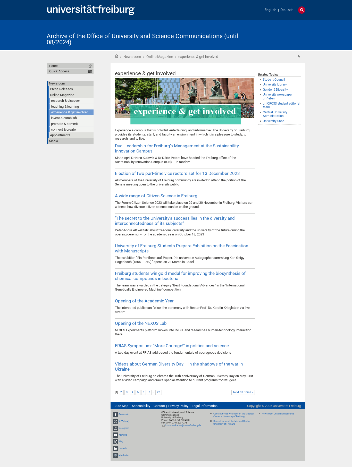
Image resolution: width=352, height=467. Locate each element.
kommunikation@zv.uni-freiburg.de (183, 425)
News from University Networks (278, 413)
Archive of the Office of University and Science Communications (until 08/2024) (142, 39)
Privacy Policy (178, 406)
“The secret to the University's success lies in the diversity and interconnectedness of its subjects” (175, 221)
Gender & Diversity (275, 89)
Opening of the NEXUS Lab (141, 323)
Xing (121, 441)
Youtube (123, 435)
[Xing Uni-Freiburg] (115, 441)
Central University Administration (275, 114)
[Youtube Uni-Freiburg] (115, 435)
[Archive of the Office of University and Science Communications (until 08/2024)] (280, 34)
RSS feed (299, 56)
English (270, 10)
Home (116, 56)
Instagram (124, 428)
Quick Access (59, 71)
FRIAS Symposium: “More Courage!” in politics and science (172, 345)
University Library (275, 84)
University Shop (273, 121)
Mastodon (124, 455)
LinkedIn (123, 448)
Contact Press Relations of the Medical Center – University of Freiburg (233, 415)
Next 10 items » (243, 392)
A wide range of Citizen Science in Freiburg (156, 195)
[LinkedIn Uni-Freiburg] (115, 448)
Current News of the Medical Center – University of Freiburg (232, 422)
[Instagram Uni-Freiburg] (115, 428)
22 (158, 392)
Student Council (274, 79)
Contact (159, 406)
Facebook (124, 414)
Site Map (121, 406)
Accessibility (141, 406)
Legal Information (204, 406)
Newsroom (132, 57)
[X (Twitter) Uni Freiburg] (115, 421)
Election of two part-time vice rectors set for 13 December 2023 (177, 173)
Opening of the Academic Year (144, 300)
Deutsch (287, 10)
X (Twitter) (124, 421)
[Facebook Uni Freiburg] (115, 414)
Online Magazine (159, 57)
